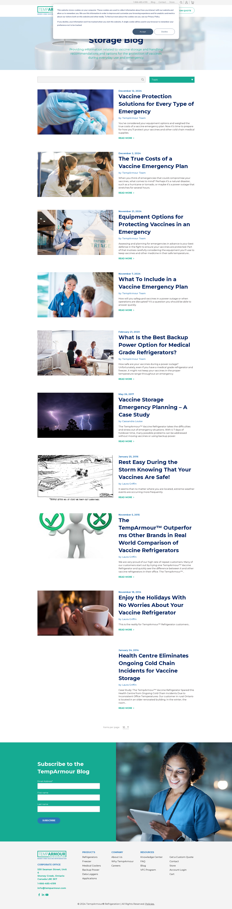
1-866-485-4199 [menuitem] (140, 2)
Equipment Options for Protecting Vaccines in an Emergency (154, 224)
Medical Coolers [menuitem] (91, 865)
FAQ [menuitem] (142, 861)
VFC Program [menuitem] (148, 869)
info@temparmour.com (51, 888)
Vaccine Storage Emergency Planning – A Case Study (153, 407)
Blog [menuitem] (153, 2)
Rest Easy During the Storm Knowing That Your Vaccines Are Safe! (155, 469)
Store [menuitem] (172, 2)
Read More (125, 138)
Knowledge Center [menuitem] (151, 857)
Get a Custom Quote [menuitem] (181, 857)
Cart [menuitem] (172, 874)
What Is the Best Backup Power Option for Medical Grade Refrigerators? (154, 345)
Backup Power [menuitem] (90, 869)
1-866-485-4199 (46, 883)
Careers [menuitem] (115, 865)
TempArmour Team (134, 118)
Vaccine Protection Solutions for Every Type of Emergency (156, 104)
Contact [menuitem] (162, 2)
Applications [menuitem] (89, 878)
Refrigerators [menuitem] (89, 857)
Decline (164, 31)
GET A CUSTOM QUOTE (179, 10)
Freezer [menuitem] (86, 861)
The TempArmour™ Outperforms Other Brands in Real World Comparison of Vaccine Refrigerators (155, 535)
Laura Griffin (129, 483)
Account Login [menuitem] (178, 869)
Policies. (150, 904)
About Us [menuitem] (116, 857)
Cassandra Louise (132, 421)
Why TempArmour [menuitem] (122, 861)
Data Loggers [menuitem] (90, 874)
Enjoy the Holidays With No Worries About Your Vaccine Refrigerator (152, 605)
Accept (143, 31)
